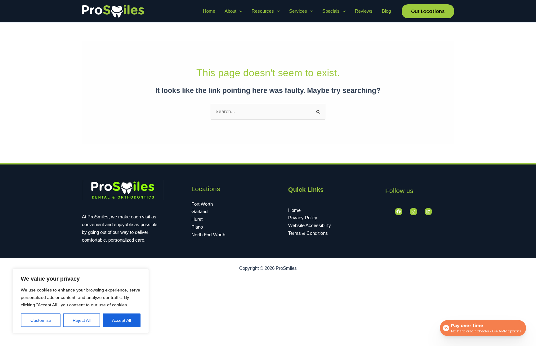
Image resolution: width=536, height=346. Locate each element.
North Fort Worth (208, 234)
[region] (80, 301)
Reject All (82, 320)
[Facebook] (398, 211)
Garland (199, 211)
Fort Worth (202, 204)
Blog (386, 11)
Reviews (364, 11)
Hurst (197, 219)
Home (209, 11)
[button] (239, 11)
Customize (40, 320)
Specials (331, 11)
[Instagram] (413, 211)
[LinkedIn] (428, 211)
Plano (197, 227)
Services (298, 11)
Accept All (121, 320)
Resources (263, 11)
